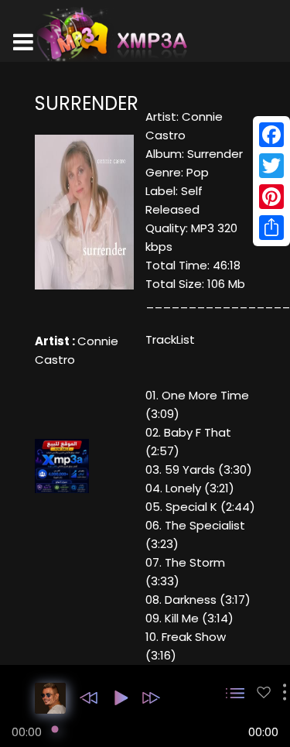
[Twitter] (271, 165)
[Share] (271, 227)
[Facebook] (271, 134)
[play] (264, 692)
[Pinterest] (271, 196)
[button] (88, 698)
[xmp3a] (110, 34)
